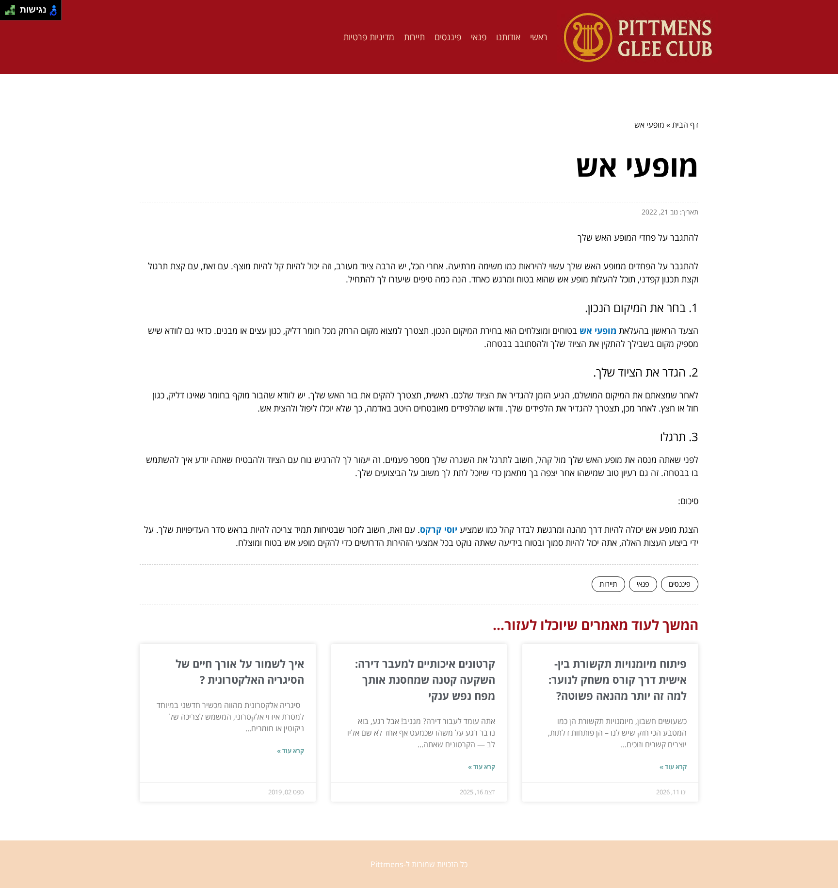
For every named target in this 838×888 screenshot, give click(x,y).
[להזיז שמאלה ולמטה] (7, 13)
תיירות (414, 37)
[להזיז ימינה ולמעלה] (13, 7)
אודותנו (508, 37)
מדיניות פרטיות (368, 37)
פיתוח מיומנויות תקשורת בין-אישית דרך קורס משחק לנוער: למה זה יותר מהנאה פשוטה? (617, 679)
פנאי (478, 37)
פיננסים (448, 37)
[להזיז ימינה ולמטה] (13, 13)
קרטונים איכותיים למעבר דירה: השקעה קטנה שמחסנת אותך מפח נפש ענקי (425, 679)
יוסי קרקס (438, 529)
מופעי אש (598, 330)
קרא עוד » (673, 766)
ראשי (539, 37)
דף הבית (685, 124)
